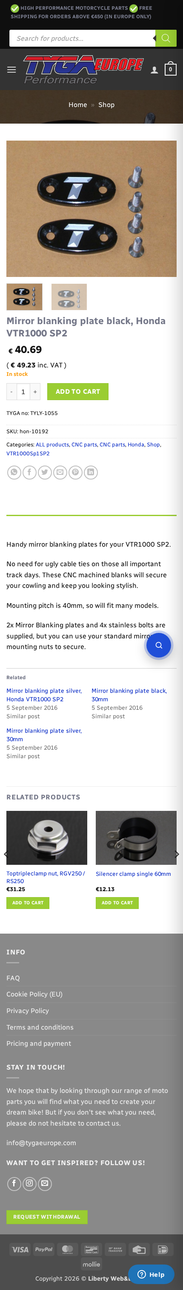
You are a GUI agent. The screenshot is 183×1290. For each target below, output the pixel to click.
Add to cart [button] (28, 903)
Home (78, 105)
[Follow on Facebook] (14, 1184)
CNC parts (84, 444)
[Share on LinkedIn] (91, 473)
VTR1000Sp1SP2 (28, 453)
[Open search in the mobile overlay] (93, 38)
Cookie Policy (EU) (34, 994)
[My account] (154, 69)
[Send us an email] (45, 1184)
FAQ (13, 978)
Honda (136, 444)
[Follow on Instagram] (30, 1184)
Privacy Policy (27, 1011)
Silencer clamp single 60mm (133, 873)
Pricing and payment (38, 1043)
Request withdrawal (46, 1217)
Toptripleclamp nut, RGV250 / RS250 (45, 877)
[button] (11, 69)
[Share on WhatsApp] (14, 473)
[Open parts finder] (158, 645)
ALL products (52, 444)
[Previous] (20, 209)
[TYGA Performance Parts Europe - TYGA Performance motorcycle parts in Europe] (83, 69)
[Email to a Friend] (60, 473)
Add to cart (78, 391)
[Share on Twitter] (45, 473)
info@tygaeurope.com (41, 1143)
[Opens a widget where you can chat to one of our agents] (151, 1275)
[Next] (162, 209)
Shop (106, 105)
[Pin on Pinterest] (76, 473)
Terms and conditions (40, 1027)
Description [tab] (26, 523)
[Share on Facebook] (30, 473)
